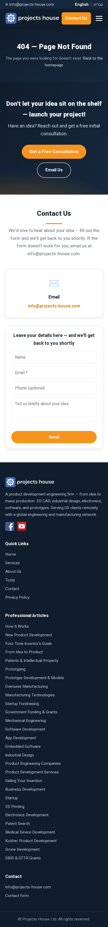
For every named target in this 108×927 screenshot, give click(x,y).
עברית (98, 4)
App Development (20, 738)
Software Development (25, 729)
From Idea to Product (24, 652)
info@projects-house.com (54, 306)
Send (54, 437)
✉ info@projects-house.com (29, 4)
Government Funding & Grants (31, 712)
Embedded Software (23, 746)
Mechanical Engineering (25, 721)
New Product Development (28, 635)
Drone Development (22, 849)
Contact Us (76, 18)
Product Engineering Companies (33, 763)
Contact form (17, 896)
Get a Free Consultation (54, 151)
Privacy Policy (17, 597)
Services (12, 563)
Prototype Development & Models (34, 678)
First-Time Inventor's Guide (28, 643)
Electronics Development (26, 815)
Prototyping (15, 669)
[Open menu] (99, 18)
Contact (12, 589)
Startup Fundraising (22, 704)
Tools (10, 580)
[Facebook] (9, 526)
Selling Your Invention (23, 781)
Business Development (25, 789)
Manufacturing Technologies (30, 695)
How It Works (17, 626)
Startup (11, 798)
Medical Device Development (30, 832)
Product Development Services (32, 772)
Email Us (54, 170)
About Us (13, 571)
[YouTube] (21, 526)
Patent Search (17, 823)
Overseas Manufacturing (26, 686)
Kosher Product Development (31, 841)
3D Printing (14, 806)
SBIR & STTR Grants (23, 858)
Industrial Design (19, 755)
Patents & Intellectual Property (31, 660)
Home (10, 554)
